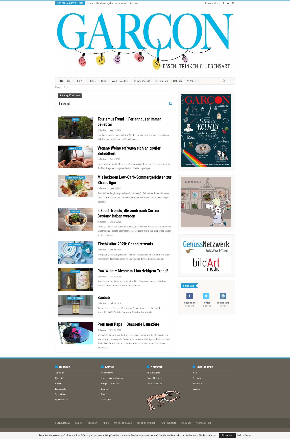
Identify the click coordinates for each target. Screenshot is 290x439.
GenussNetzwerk (154, 378)
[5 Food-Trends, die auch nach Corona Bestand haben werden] (75, 219)
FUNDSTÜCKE (64, 81)
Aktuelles (59, 372)
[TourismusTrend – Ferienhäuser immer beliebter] (75, 127)
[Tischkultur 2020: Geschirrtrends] (75, 252)
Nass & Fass (75, 149)
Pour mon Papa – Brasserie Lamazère (128, 324)
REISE (104, 81)
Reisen (58, 383)
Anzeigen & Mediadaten (112, 378)
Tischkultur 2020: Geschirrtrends (125, 244)
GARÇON (177, 81)
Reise (75, 120)
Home (90, 3)
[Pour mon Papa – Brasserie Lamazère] (75, 333)
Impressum (197, 383)
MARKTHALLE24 (120, 81)
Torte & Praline (75, 298)
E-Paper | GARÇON (110, 383)
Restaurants (60, 389)
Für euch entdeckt (141, 81)
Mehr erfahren (244, 435)
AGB (194, 372)
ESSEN (79, 81)
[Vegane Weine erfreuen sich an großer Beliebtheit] (75, 157)
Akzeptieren (227, 435)
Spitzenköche (61, 399)
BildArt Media (153, 372)
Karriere (104, 389)
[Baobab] (75, 306)
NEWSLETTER (193, 81)
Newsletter (106, 399)
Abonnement (121, 3)
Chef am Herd (161, 81)
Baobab (104, 297)
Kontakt (134, 3)
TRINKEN (91, 81)
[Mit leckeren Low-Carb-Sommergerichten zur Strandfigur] (75, 186)
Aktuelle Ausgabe (104, 3)
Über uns (196, 389)
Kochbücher (60, 378)
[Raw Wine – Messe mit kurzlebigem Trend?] (75, 279)
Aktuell (75, 211)
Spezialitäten (61, 394)
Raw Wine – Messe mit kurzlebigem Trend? (133, 270)
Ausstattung (75, 245)
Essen (75, 325)
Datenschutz (198, 378)
